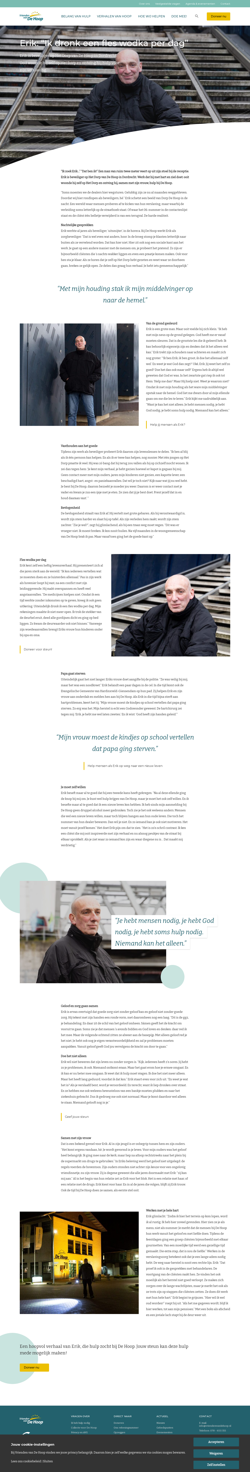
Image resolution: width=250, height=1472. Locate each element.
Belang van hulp (76, 16)
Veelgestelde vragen (167, 3)
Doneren (119, 1423)
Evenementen (164, 1432)
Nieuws (160, 1423)
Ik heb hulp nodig (80, 1423)
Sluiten (48, 1461)
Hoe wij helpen (151, 16)
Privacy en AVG (79, 1432)
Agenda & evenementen (200, 3)
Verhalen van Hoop (114, 16)
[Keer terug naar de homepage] (31, 16)
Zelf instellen (216, 1465)
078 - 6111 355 (218, 1430)
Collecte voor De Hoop (84, 1427)
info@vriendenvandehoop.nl (215, 1425)
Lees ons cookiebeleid (26, 1461)
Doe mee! (179, 16)
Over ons (144, 3)
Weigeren (216, 1453)
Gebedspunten (164, 1427)
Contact (225, 3)
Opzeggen (119, 1432)
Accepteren (216, 1442)
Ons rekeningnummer (126, 1427)
